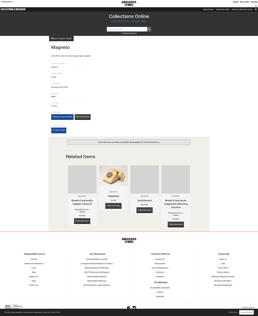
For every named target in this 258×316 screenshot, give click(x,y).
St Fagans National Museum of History (97, 263)
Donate (236, 2)
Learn (33, 268)
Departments (208, 9)
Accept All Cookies (246, 312)
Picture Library (223, 272)
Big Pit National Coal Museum (96, 272)
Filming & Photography (223, 285)
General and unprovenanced (62, 116)
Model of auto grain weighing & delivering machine (176, 204)
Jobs (223, 263)
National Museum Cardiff (96, 259)
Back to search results (62, 39)
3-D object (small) (59, 130)
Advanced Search (130, 33)
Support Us (33, 276)
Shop (34, 281)
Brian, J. (87, 209)
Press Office (223, 268)
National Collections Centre (242, 9)
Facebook (160, 272)
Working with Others (222, 281)
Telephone (113, 196)
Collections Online (222, 9)
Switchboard (144, 200)
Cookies (160, 292)
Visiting (34, 259)
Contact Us (160, 259)
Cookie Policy (55, 312)
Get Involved (160, 263)
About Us (223, 259)
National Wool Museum (96, 281)
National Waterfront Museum (97, 268)
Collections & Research (13, 9)
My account (244, 2)
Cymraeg (253, 2)
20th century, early (82, 116)
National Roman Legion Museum (96, 285)
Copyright (160, 296)
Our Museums (6, 2)
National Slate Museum (96, 276)
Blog (34, 272)
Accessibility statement (160, 288)
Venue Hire (33, 285)
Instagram (160, 276)
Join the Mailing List (160, 268)
